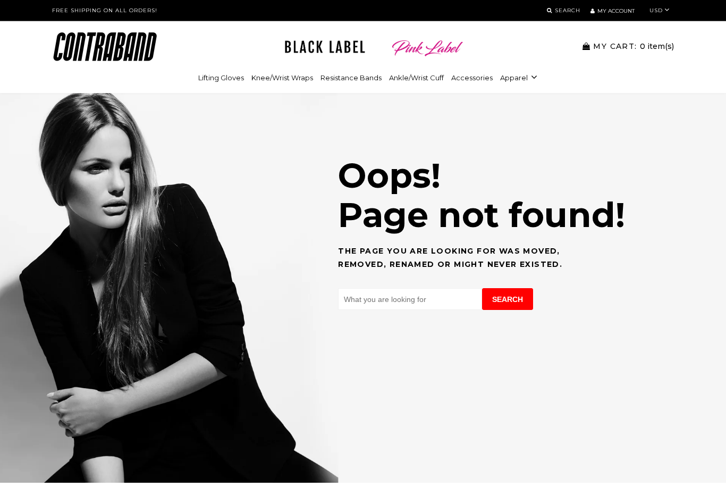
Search (507, 299)
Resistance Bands (351, 77)
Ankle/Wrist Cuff (416, 77)
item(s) (633, 46)
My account (616, 10)
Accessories (472, 77)
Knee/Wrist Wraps (282, 77)
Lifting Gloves (221, 77)
